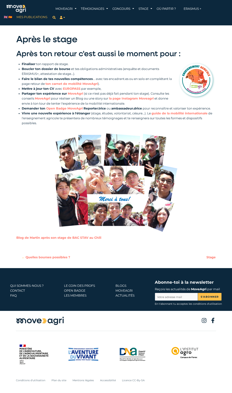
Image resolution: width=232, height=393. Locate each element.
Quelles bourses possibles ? (48, 257)
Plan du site (58, 380)
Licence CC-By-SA (133, 380)
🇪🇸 (10, 17)
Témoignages (92, 9)
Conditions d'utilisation (30, 380)
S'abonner (210, 296)
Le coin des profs (79, 285)
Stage (143, 9)
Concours (121, 9)
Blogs (120, 285)
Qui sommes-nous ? (27, 285)
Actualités (124, 295)
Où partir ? (166, 9)
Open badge (74, 290)
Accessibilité (108, 380)
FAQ (13, 295)
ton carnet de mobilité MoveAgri (71, 84)
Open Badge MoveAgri (64, 108)
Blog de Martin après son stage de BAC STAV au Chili (58, 237)
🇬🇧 (6, 17)
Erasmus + (192, 9)
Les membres (75, 295)
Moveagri (124, 290)
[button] (62, 17)
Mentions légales (83, 380)
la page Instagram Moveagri (131, 98)
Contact (17, 290)
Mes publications (31, 17)
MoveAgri (64, 9)
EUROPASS (71, 88)
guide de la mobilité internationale (180, 113)
